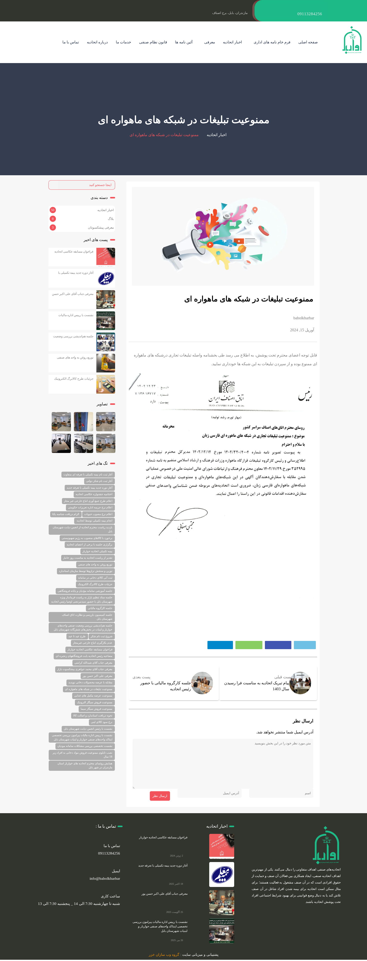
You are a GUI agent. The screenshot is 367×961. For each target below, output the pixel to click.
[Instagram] (138, 6)
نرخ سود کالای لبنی (101, 721)
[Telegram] (129, 6)
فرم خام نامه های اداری (272, 42)
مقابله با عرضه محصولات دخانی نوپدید (90, 682)
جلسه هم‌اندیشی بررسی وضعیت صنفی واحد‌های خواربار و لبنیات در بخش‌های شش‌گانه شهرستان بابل (83, 627)
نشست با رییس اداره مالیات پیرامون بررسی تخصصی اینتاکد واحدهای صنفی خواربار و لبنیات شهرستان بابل (82, 737)
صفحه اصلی (308, 42)
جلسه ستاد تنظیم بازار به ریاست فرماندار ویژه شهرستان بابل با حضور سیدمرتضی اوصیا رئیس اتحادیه (81, 599)
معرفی (209, 42)
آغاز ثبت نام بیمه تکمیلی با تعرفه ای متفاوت (87, 474)
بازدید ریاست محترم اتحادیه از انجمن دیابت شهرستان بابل (82, 529)
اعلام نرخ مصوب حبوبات (98, 514)
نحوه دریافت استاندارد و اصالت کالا (92, 715)
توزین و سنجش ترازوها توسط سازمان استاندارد (85, 570)
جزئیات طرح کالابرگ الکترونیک (73, 378)
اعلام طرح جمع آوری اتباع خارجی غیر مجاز (88, 500)
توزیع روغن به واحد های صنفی (75, 357)
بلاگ (111, 219)
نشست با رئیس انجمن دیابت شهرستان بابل (88, 728)
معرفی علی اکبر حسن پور (97, 675)
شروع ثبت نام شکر (101, 636)
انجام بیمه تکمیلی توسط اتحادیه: (94, 520)
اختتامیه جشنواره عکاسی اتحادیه (94, 494)
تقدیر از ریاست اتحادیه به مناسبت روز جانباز (87, 557)
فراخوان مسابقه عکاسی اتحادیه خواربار (89, 649)
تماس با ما (70, 42)
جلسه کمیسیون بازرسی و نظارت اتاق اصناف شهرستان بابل (87, 616)
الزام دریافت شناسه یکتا (65, 514)
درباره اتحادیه (97, 42)
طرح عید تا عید (77, 636)
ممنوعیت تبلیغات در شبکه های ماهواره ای (88, 689)
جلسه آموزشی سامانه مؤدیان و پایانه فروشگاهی (85, 590)
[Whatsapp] (121, 6)
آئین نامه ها (183, 42)
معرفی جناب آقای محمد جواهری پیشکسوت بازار (84, 669)
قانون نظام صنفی (153, 42)
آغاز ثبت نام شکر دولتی (99, 480)
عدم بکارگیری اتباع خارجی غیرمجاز (92, 642)
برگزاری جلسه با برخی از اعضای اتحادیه (89, 544)
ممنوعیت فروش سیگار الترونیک (94, 702)
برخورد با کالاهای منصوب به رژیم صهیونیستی (87, 537)
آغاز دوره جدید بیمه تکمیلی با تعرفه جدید (89, 487)
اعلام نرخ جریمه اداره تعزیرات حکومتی (90, 507)
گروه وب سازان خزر (164, 955)
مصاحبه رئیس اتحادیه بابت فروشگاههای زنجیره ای (84, 655)
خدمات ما (123, 42)
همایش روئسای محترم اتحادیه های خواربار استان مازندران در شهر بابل (84, 765)
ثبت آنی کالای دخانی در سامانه (95, 577)
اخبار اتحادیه (232, 42)
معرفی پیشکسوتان (101, 227)
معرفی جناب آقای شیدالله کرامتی (93, 662)
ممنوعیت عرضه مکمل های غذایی (93, 695)
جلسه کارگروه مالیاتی (100, 608)
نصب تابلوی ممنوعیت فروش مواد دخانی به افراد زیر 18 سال (82, 754)
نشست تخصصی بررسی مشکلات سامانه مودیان (84, 745)
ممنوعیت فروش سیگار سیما (96, 708)
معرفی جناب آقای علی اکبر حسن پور (164, 893)
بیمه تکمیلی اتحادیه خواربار (97, 551)
